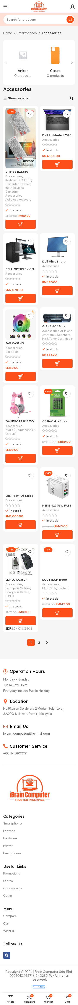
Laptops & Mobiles (17, 588)
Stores (8, 881)
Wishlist (8, 931)
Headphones (12, 853)
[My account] (72, 6)
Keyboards (12, 180)
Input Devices (14, 188)
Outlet (7, 896)
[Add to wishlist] (30, 114)
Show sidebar (19, 98)
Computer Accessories (13, 193)
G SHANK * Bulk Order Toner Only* (56, 327)
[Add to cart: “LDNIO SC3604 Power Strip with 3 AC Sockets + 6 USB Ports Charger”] (20, 620)
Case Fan (11, 352)
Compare (10, 916)
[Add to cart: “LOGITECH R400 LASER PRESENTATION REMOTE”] (57, 612)
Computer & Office (18, 184)
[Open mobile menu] (5, 6)
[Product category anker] (23, 62)
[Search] (70, 19)
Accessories (13, 176)
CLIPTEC (26, 180)
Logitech (63, 588)
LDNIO (9, 596)
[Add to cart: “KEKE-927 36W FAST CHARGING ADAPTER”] (57, 534)
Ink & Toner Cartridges (57, 339)
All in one (66, 331)
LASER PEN (49, 588)
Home (8, 33)
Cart (6, 923)
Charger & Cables (17, 592)
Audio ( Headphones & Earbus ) (20, 432)
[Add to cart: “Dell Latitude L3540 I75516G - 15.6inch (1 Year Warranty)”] (57, 164)
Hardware (10, 838)
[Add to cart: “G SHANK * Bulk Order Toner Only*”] (57, 363)
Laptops (9, 831)
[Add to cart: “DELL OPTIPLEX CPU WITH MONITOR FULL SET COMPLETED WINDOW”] (20, 298)
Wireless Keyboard (18, 199)
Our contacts (12, 888)
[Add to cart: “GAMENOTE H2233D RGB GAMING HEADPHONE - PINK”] (20, 458)
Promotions (11, 873)
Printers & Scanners (56, 335)
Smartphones (27, 33)
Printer (8, 846)
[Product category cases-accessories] (55, 62)
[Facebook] (6, 955)
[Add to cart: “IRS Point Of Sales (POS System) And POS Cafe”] (20, 524)
